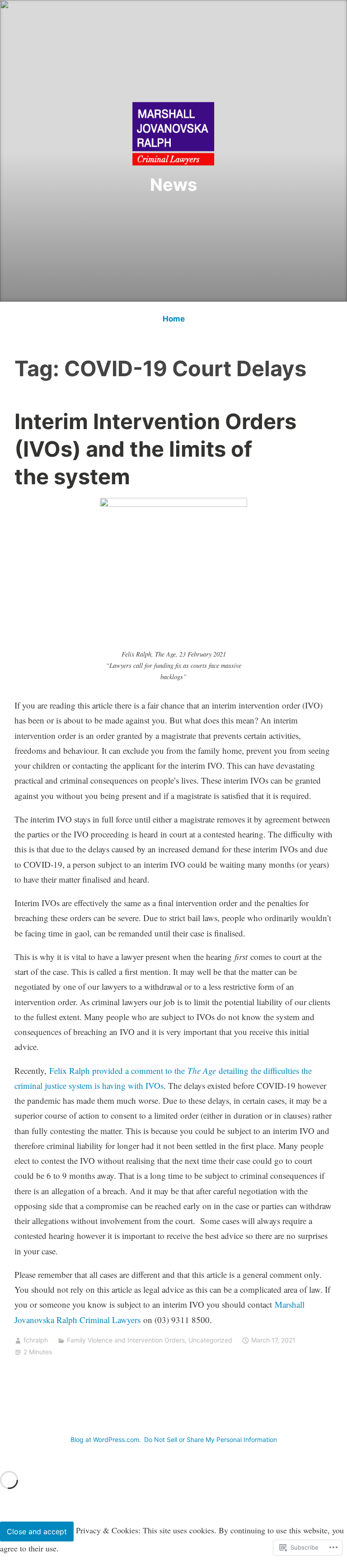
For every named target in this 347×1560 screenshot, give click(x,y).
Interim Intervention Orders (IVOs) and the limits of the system (155, 448)
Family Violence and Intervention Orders (126, 1340)
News (173, 184)
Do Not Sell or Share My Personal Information (210, 1439)
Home (174, 318)
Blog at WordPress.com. (105, 1439)
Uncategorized (210, 1340)
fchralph (35, 1340)
